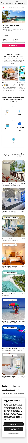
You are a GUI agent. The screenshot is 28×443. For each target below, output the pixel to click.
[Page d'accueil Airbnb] (3, 7)
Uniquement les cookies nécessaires (13, 428)
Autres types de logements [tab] (8, 389)
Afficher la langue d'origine (18, 3)
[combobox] (13, 36)
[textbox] (7, 41)
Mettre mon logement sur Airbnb (15, 8)
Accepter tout (13, 424)
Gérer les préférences (13, 433)
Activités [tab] (20, 389)
